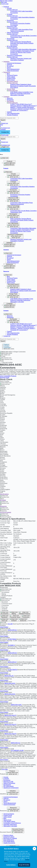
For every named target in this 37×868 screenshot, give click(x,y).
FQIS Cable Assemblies (25, 11)
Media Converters (31, 35)
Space (5, 801)
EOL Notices (14, 87)
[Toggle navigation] (4, 147)
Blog (4, 818)
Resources (6, 72)
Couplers (13, 51)
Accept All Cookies (24, 864)
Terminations (26, 51)
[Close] (4, 158)
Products (6, 6)
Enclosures (14, 23)
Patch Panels (27, 52)
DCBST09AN (12, 639)
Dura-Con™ (28, 104)
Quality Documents (30, 86)
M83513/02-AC (16, 743)
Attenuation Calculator (17, 95)
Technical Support (5, 512)
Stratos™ (32, 109)
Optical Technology (9, 783)
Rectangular (7, 784)
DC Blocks (19, 52)
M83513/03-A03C (10, 683)
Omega (19, 107)
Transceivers (14, 37)
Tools (20, 37)
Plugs (31, 29)
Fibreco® (13, 105)
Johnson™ (19, 105)
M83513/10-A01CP (10, 715)
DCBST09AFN (12, 669)
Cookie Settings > (11, 864)
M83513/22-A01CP (10, 733)
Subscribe (23, 763)
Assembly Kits (14, 43)
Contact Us (5, 132)
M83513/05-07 (12, 662)
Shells (26, 43)
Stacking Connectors (16, 58)
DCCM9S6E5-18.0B (17, 750)
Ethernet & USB (8, 781)
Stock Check (7, 820)
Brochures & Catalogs (17, 86)
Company (6, 96)
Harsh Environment (9, 804)
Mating (4, 594)
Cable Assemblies (23, 17)
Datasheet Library (25, 84)
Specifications (4, 494)
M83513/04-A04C (16, 704)
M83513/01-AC (9, 675)
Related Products (7, 595)
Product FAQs (7, 815)
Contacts (30, 43)
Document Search (17, 829)
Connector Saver (7, 603)
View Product (4, 627)
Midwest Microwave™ (30, 105)
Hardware (21, 60)
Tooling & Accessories (17, 31)
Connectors (14, 11)
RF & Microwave (8, 786)
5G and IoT (6, 800)
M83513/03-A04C (10, 694)
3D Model (3, 500)
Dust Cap (4, 607)
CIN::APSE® (20, 104)
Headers (27, 23)
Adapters (32, 17)
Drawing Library (15, 84)
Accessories (14, 12)
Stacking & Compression (11, 787)
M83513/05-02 (12, 630)
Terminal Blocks (26, 41)
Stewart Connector (24, 109)
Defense (6, 798)
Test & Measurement (9, 803)
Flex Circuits (22, 35)
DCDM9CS (11, 645)
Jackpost (4, 608)
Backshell (5, 602)
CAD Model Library (16, 92)
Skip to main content (6, 0)
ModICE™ (13, 107)
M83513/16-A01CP (10, 724)
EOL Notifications (8, 840)
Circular (5, 777)
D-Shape (6, 346)
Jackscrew (5, 610)
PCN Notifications (8, 841)
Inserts (21, 43)
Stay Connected (5, 761)
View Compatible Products (8, 376)
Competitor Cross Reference (12, 823)
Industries (6, 61)
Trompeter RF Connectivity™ (19, 110)
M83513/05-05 (12, 653)
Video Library (7, 817)
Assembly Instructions (23, 93)
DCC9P (10, 624)
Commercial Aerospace (10, 797)
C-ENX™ (13, 104)
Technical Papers (8, 814)
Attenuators (32, 49)
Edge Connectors (15, 41)
